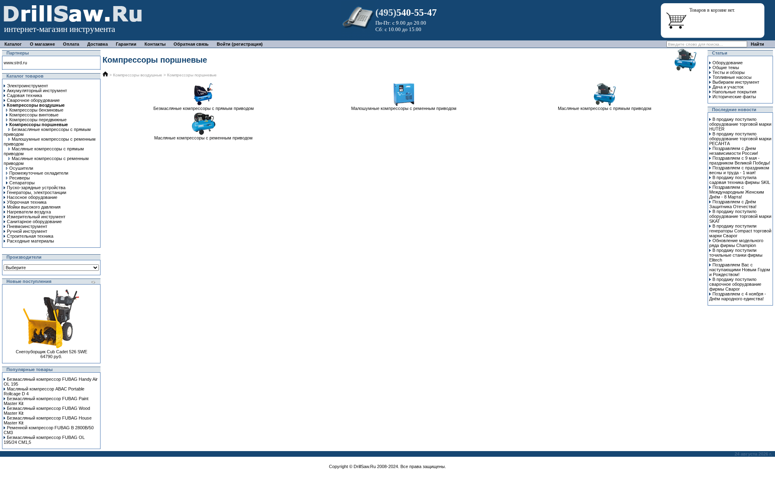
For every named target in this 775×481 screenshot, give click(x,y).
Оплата (71, 44)
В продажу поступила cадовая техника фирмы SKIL (739, 180)
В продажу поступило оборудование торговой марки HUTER (740, 124)
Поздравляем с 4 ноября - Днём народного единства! (737, 296)
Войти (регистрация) (240, 44)
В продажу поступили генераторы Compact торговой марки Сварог (740, 231)
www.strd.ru (15, 62)
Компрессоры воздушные (137, 75)
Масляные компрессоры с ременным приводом (203, 137)
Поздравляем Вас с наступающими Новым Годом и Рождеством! (739, 269)
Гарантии (126, 44)
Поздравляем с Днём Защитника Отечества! (732, 204)
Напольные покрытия (734, 91)
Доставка (97, 44)
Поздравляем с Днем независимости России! (733, 151)
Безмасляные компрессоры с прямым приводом (203, 108)
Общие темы (725, 67)
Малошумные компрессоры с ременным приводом (404, 108)
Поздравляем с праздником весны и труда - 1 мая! (739, 170)
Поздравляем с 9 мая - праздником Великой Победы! (739, 160)
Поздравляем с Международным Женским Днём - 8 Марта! (736, 192)
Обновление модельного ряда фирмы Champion (736, 243)
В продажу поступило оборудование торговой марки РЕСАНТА (740, 138)
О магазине (42, 44)
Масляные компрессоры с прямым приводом (604, 108)
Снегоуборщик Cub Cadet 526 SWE (51, 351)
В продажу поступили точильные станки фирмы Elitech (735, 255)
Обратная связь (191, 44)
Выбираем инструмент (735, 82)
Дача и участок (728, 86)
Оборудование (727, 62)
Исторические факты (734, 96)
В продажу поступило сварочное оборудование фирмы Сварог (735, 284)
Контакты (155, 44)
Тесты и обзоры (728, 72)
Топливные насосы (732, 77)
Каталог (13, 44)
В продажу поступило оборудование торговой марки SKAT (740, 216)
